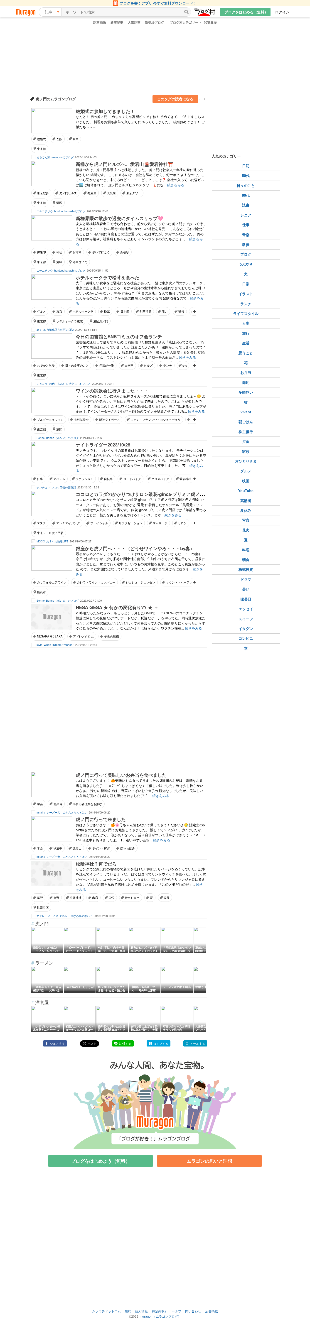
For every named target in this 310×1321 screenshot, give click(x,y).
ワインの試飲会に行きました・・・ (112, 390)
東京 (59, 311)
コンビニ (246, 638)
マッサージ (160, 523)
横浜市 (41, 592)
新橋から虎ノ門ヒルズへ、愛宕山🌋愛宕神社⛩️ (124, 164)
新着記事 (117, 22)
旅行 (245, 333)
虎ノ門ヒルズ (68, 193)
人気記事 (134, 22)
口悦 (111, 897)
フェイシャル (99, 523)
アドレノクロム (83, 636)
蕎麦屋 (91, 193)
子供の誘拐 (111, 636)
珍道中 (57, 848)
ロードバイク (132, 479)
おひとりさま (246, 461)
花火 (245, 530)
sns (184, 365)
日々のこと (246, 185)
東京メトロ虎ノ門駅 (50, 533)
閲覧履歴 (210, 22)
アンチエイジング (68, 523)
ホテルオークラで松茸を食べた (107, 277)
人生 (245, 323)
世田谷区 (43, 907)
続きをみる (175, 184)
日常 (245, 284)
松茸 (107, 311)
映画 (245, 480)
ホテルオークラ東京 (69, 321)
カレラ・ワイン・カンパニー (96, 582)
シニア (245, 215)
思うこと (246, 352)
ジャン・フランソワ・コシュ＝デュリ (155, 419)
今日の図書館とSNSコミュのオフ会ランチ (119, 336)
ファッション (84, 479)
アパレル (59, 479)
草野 (40, 897)
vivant (246, 411)
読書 (245, 205)
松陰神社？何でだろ (96, 863)
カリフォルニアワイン (51, 582)
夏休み (245, 510)
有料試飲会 (81, 419)
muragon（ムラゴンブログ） (160, 1316)
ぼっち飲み (127, 848)
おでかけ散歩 (46, 365)
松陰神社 (75, 897)
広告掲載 (211, 1311)
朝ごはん (246, 421)
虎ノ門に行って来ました (101, 819)
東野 (56, 897)
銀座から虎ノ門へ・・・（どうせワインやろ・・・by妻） (135, 548)
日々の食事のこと (77, 365)
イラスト (246, 293)
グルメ (41, 311)
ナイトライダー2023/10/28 (103, 444)
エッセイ (246, 608)
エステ (41, 523)
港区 (59, 203)
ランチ (167, 365)
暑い (245, 589)
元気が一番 (106, 365)
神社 (59, 252)
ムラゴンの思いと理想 (209, 1160)
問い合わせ (193, 1311)
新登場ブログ (154, 22)
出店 (95, 897)
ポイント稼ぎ (101, 848)
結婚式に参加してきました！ (105, 111)
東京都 (41, 149)
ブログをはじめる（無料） (246, 12)
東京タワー (133, 193)
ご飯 (59, 139)
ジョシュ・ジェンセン (140, 582)
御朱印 (41, 252)
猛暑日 (245, 599)
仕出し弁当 (132, 897)
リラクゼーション (130, 523)
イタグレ (246, 628)
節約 (245, 382)
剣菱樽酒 (145, 311)
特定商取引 (160, 1311)
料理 (245, 549)
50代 (246, 175)
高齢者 (245, 500)
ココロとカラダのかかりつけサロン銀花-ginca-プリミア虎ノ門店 (142, 494)
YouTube (245, 490)
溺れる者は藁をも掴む (87, 804)
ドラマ (245, 579)
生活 (245, 343)
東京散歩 (43, 193)
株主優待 (246, 431)
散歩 (245, 244)
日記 (245, 165)
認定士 (77, 848)
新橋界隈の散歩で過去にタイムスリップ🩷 (119, 218)
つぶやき (246, 264)
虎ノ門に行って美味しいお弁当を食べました (121, 775)
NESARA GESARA (50, 636)
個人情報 (141, 1311)
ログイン (282, 12)
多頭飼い (246, 392)
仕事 (40, 479)
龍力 (165, 311)
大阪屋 (111, 193)
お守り (77, 252)
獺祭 (181, 311)
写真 (245, 520)
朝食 (245, 559)
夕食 (245, 441)
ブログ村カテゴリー (184, 22)
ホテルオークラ (83, 311)
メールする (197, 1043)
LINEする (125, 1043)
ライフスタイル (245, 313)
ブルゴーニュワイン (50, 419)
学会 (40, 804)
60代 (246, 195)
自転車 (108, 479)
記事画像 (99, 22)
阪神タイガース (109, 419)
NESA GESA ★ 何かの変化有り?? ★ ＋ (117, 607)
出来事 (129, 365)
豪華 (76, 139)
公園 (167, 897)
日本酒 (124, 311)
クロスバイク (160, 479)
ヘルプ (176, 1311)
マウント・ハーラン (179, 582)
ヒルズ (148, 365)
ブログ (245, 254)
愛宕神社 (185, 479)
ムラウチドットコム (106, 1311)
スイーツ (246, 618)
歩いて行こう (101, 252)
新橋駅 (124, 252)
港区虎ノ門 (80, 262)
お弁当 (57, 804)
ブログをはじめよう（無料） (100, 1160)
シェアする (57, 1043)
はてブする (160, 1043)
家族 (245, 451)
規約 (128, 1311)
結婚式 (41, 139)
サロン (182, 523)
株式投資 (246, 569)
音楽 (245, 234)
